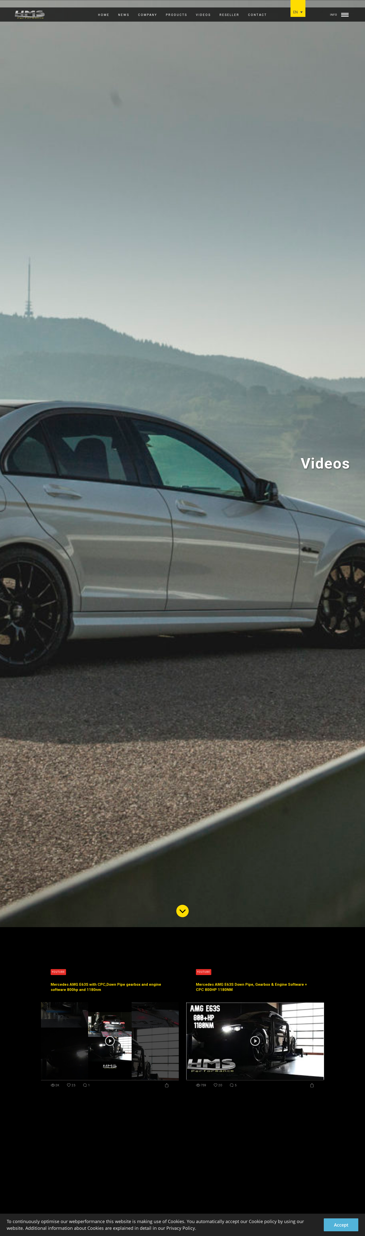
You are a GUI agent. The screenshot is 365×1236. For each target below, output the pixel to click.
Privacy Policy (180, 1228)
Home (104, 15)
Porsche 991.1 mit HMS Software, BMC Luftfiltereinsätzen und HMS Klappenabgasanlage (106, 1181)
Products (176, 15)
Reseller (229, 15)
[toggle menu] (345, 13)
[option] (182, 463)
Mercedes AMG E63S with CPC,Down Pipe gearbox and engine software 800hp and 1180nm (106, 987)
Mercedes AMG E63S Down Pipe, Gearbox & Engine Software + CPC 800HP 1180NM (251, 987)
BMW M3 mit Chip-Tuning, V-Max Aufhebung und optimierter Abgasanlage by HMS (249, 1181)
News (123, 15)
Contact (257, 15)
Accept (341, 1225)
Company (147, 15)
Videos (203, 15)
